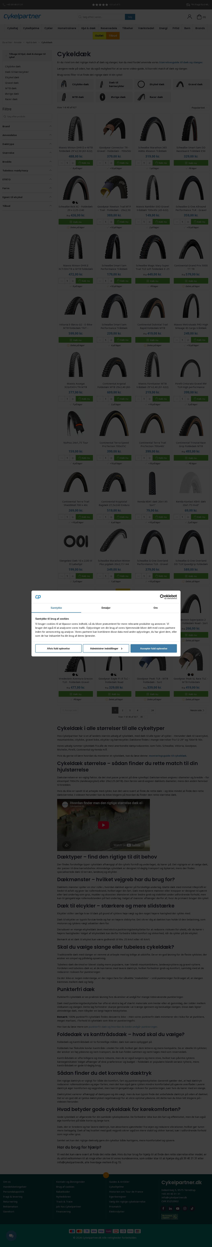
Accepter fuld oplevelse (153, 648)
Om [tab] (156, 607)
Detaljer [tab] (106, 607)
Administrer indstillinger (104, 648)
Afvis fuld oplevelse (58, 648)
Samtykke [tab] (56, 607)
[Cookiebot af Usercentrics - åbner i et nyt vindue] (162, 596)
